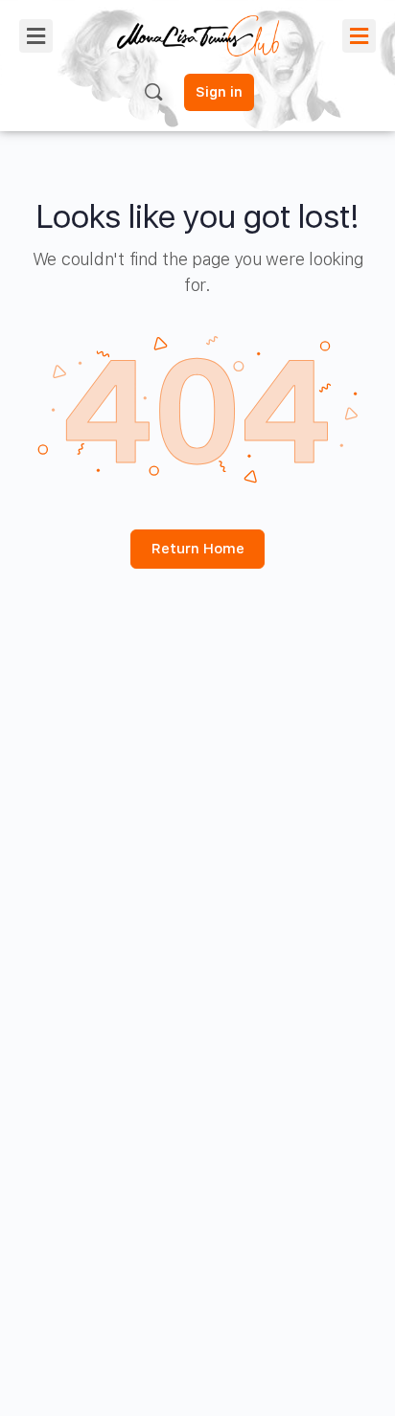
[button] (36, 36)
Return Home (197, 548)
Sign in (219, 92)
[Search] (153, 91)
